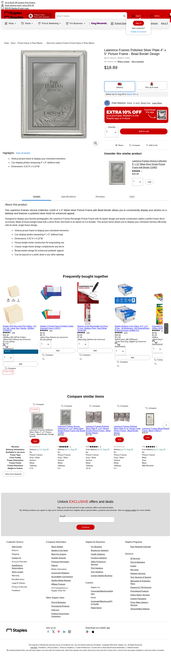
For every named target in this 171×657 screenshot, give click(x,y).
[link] (29, 2)
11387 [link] (126, 332)
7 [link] (156, 447)
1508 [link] (50, 330)
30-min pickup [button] (9, 341)
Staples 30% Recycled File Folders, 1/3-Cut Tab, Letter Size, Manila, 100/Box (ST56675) (20, 328)
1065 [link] (88, 332)
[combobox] (91, 16)
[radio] (119, 85)
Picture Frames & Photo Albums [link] (30, 43)
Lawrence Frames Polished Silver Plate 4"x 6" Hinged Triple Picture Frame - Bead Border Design (127, 429)
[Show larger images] (96, 143)
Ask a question (138, 61)
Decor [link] (13, 43)
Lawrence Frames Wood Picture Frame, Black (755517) (155, 429)
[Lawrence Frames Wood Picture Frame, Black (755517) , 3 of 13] (156, 419)
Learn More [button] (157, 103)
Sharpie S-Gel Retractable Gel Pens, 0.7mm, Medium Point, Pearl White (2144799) (92, 328)
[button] (124, 16)
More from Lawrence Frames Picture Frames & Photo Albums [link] (70, 43)
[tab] (36, 197)
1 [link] (141, 171)
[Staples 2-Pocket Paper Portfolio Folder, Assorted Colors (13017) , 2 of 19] (57, 303)
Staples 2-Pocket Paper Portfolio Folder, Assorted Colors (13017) (57, 327)
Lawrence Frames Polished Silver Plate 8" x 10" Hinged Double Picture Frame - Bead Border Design (98, 429)
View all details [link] (23, 153)
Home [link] (6, 43)
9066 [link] (13, 332)
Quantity (111, 127)
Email (62, 516)
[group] (20, 328)
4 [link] (100, 447)
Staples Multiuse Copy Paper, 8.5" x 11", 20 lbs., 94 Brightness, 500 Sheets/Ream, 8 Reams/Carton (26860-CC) (132, 328)
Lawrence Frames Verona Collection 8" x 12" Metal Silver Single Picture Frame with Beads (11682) (149, 164)
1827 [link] (162, 330)
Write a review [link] (123, 61)
